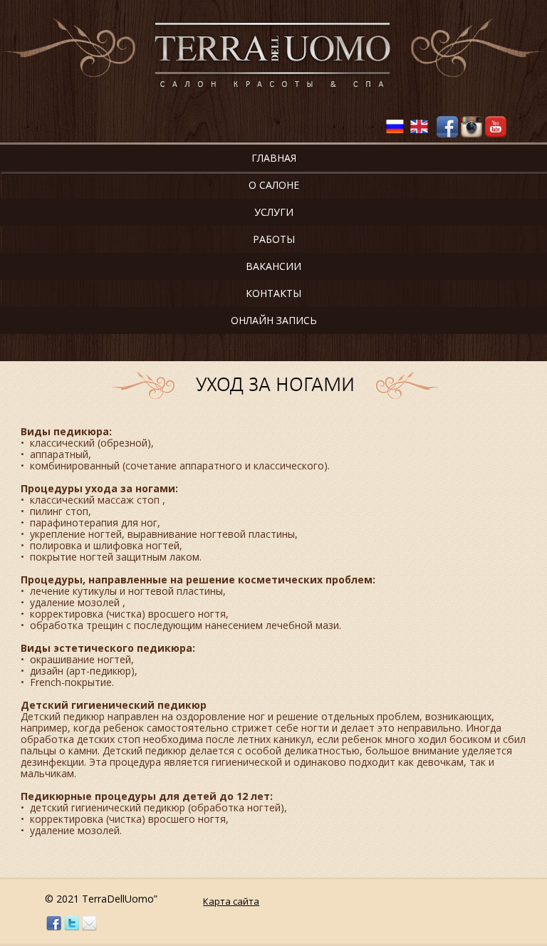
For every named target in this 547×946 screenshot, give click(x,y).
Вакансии (273, 266)
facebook (53, 923)
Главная (273, 158)
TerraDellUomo (273, 56)
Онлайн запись (274, 320)
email (89, 923)
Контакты (273, 293)
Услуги (273, 212)
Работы (274, 239)
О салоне (274, 185)
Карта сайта (231, 901)
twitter (71, 923)
